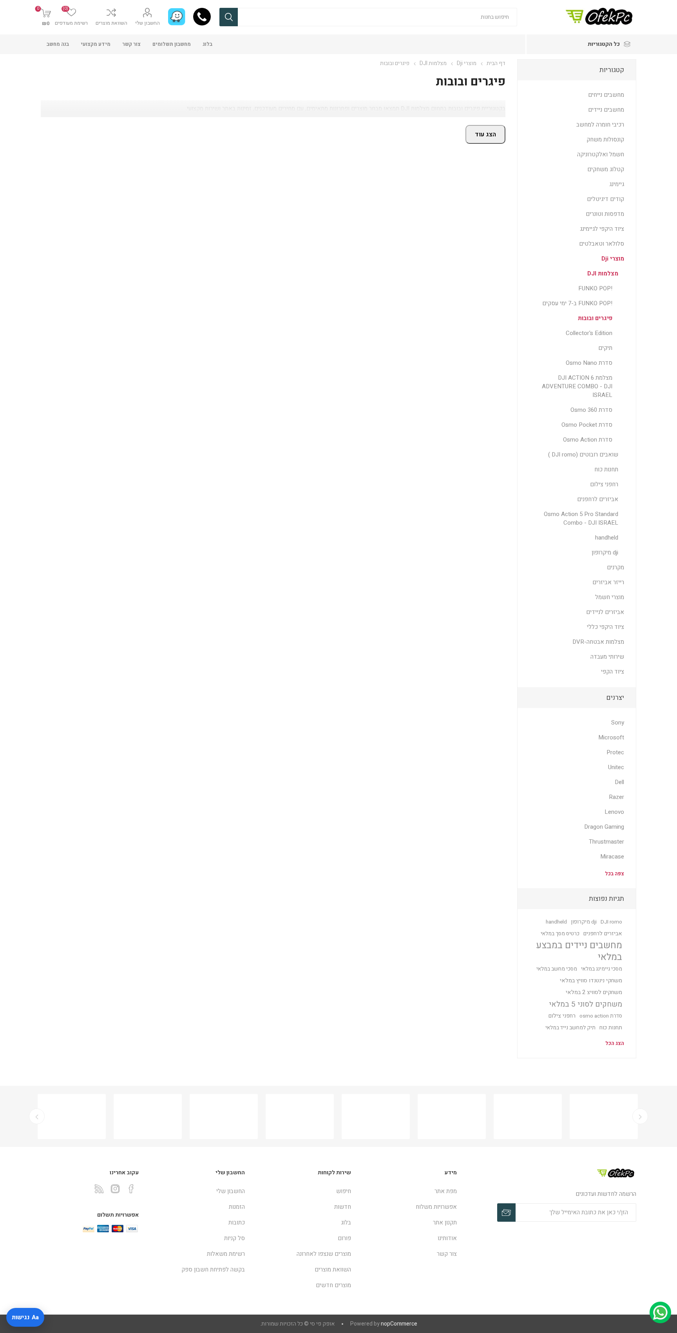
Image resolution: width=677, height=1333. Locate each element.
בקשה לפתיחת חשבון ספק (213, 1269)
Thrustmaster (606, 841)
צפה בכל (614, 873)
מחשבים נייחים (606, 95)
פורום (344, 1238)
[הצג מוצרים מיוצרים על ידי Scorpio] (448, 1116)
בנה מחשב (58, 44)
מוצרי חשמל (609, 597)
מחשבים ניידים (606, 109)
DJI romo (611, 922)
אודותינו (447, 1238)
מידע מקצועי (95, 44)
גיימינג (616, 184)
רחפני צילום (604, 484)
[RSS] (99, 1189)
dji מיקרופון (605, 552)
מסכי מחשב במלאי (556, 969)
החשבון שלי (147, 23)
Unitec (616, 767)
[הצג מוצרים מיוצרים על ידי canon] (296, 1116)
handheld (606, 537)
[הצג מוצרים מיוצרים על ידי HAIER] (144, 1116)
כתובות (236, 1222)
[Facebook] (131, 1189)
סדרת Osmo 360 (591, 410)
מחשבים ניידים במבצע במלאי (579, 951)
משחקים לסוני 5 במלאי (585, 1004)
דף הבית (496, 63)
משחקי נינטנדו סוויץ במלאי (591, 980)
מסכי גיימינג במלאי (601, 969)
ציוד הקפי (612, 671)
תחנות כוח (606, 469)
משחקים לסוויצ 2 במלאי (594, 992)
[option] (68, 1116)
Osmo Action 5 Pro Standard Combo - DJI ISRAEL (581, 518)
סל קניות (234, 1238)
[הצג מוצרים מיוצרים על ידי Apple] (600, 1116)
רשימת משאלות (226, 1254)
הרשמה (506, 1212)
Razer (616, 797)
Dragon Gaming (604, 826)
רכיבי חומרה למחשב (600, 124)
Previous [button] (640, 1116)
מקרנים (615, 567)
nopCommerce (399, 1324)
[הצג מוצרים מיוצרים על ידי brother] (220, 1116)
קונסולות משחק (605, 139)
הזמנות (237, 1207)
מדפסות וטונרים (605, 214)
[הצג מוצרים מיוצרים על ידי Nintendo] (68, 1116)
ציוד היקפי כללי (605, 627)
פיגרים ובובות (595, 318)
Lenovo (614, 812)
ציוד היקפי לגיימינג (602, 229)
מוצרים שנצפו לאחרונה (324, 1254)
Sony (617, 722)
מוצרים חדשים (333, 1285)
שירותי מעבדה (607, 656)
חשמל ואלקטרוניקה (600, 154)
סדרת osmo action (600, 1016)
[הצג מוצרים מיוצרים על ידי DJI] (372, 1116)
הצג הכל (614, 1043)
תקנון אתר (445, 1222)
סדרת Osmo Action (587, 439)
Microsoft (611, 737)
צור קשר (131, 44)
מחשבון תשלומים (171, 44)
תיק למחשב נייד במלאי (570, 1028)
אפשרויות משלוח (436, 1207)
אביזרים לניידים (605, 612)
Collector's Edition (589, 333)
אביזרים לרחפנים (597, 499)
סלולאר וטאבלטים (601, 243)
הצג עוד (485, 134)
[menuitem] (408, 1191)
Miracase (612, 856)
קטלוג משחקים (605, 169)
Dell (619, 782)
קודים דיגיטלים (605, 199)
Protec (615, 752)
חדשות (342, 1207)
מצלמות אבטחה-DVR (598, 642)
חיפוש (228, 17)
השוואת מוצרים (111, 23)
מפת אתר (445, 1191)
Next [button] (37, 1116)
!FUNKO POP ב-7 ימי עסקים (577, 303)
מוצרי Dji (612, 258)
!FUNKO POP (595, 288)
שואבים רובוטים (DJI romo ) (583, 454)
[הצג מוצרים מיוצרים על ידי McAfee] (524, 1116)
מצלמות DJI (602, 273)
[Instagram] (115, 1189)
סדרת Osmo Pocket (586, 424)
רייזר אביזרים (608, 582)
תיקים (605, 348)
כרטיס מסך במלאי (560, 934)
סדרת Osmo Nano (589, 363)
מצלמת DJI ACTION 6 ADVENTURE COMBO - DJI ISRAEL (577, 386)
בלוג (207, 44)
